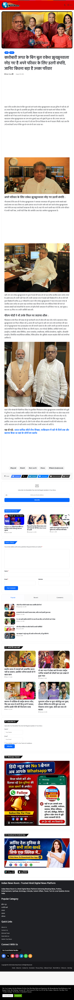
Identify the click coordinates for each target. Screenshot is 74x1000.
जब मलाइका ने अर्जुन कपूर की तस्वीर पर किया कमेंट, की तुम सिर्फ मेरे (32, 634)
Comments (60, 598)
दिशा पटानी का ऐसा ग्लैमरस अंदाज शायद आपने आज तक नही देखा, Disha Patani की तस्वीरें (36, 528)
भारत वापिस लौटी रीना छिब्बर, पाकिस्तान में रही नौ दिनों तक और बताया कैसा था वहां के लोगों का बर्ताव (36, 431)
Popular (13, 598)
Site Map (69, 968)
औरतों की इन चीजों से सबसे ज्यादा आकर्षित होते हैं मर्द (28, 605)
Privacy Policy (39, 968)
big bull (13, 468)
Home (13, 968)
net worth (33, 468)
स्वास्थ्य (3, 913)
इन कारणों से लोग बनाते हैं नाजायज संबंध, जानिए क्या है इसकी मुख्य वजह (33, 612)
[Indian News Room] (10, 5)
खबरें (6, 53)
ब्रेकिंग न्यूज (4, 905)
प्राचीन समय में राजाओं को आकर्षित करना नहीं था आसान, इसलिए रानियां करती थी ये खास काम (19, 672)
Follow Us (63, 968)
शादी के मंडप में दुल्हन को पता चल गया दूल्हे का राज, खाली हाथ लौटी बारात (59, 529)
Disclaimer (32, 968)
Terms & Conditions (26, 743)
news (43, 468)
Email (6, 579)
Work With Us (5, 936)
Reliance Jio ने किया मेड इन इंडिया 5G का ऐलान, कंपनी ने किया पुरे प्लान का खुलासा (13, 528)
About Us (4, 927)
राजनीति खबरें (4, 908)
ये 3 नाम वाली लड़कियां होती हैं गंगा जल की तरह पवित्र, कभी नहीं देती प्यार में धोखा (35, 619)
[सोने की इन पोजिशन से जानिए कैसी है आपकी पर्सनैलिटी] (9, 628)
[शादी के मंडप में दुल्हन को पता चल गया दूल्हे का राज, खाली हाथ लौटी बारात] (60, 520)
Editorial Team (5, 933)
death (23, 468)
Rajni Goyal (9, 74)
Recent (36, 598)
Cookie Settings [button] (8, 995)
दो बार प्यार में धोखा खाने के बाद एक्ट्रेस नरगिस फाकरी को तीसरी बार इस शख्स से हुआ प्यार (53, 673)
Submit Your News (6, 939)
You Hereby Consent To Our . (19, 743)
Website (40, 579)
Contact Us (4, 930)
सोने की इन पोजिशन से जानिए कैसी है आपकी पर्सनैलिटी (29, 627)
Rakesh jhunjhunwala (56, 468)
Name (6, 571)
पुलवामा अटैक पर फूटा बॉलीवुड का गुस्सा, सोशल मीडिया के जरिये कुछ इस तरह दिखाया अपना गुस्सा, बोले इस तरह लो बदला (53, 705)
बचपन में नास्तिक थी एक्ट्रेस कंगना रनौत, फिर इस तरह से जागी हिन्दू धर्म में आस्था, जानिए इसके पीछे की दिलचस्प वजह (19, 704)
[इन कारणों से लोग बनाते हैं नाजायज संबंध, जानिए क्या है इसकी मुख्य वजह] (9, 614)
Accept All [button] (18, 995)
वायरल (11, 53)
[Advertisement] (37, 91)
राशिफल (3, 916)
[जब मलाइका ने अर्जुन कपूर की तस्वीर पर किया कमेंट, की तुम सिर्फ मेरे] (9, 636)
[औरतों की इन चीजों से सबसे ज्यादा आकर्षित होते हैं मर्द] (9, 607)
